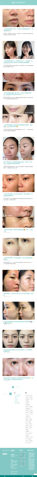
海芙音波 (16, 399)
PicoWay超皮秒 (28, 395)
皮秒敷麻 (30, 423)
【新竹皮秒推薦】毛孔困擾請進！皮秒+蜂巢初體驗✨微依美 (18, 258)
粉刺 (26, 438)
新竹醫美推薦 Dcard (28, 408)
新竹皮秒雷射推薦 (28, 404)
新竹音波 (27, 412)
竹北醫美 (30, 433)
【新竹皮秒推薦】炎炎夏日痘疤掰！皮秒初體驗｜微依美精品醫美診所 (17, 194)
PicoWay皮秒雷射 (18, 394)
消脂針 (16, 400)
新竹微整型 (30, 397)
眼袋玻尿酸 (27, 429)
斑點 (31, 395)
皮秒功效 (27, 423)
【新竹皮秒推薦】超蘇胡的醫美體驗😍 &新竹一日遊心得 (18, 230)
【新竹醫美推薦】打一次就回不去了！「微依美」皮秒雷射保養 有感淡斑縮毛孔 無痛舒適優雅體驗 (17, 61)
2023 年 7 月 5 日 (8, 324)
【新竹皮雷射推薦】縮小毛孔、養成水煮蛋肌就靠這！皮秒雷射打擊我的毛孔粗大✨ (17, 93)
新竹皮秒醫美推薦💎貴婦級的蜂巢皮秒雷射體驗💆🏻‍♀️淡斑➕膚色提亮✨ (18, 322)
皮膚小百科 (17, 401)
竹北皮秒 (27, 433)
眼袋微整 (30, 427)
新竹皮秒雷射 (27, 402)
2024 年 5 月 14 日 (8, 164)
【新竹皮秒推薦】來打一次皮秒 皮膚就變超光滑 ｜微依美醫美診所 (18, 29)
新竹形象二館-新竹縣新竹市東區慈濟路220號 (14, 465)
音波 (26, 442)
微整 (15, 397)
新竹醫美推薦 (30, 406)
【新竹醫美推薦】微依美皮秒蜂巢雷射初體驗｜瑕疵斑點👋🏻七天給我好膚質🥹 (17, 125)
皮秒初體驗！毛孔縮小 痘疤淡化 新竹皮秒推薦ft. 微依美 (18, 294)
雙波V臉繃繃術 (17, 403)
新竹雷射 (31, 410)
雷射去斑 (27, 440)
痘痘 (26, 421)
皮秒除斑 (31, 425)
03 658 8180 (13, 451)
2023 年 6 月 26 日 (8, 352)
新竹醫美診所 (27, 410)
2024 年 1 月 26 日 (8, 296)
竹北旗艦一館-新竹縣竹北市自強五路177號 (14, 462)
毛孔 (28, 414)
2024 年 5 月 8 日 (8, 196)
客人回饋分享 (17, 396)
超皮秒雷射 (29, 438)
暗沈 (26, 414)
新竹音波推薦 (30, 412)
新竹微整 (27, 397)
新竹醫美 (27, 406)
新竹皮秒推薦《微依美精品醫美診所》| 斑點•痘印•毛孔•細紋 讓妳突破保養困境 (18, 162)
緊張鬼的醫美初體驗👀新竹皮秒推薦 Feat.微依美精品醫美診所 (17, 350)
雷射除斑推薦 (30, 440)
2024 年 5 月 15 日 (8, 31)
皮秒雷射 (27, 427)
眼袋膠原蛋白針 (27, 431)
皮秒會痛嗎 (27, 425)
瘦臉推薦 (29, 421)
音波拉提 (29, 442)
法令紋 (32, 414)
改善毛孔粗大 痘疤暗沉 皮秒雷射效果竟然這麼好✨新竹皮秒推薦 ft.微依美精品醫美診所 (18, 378)
